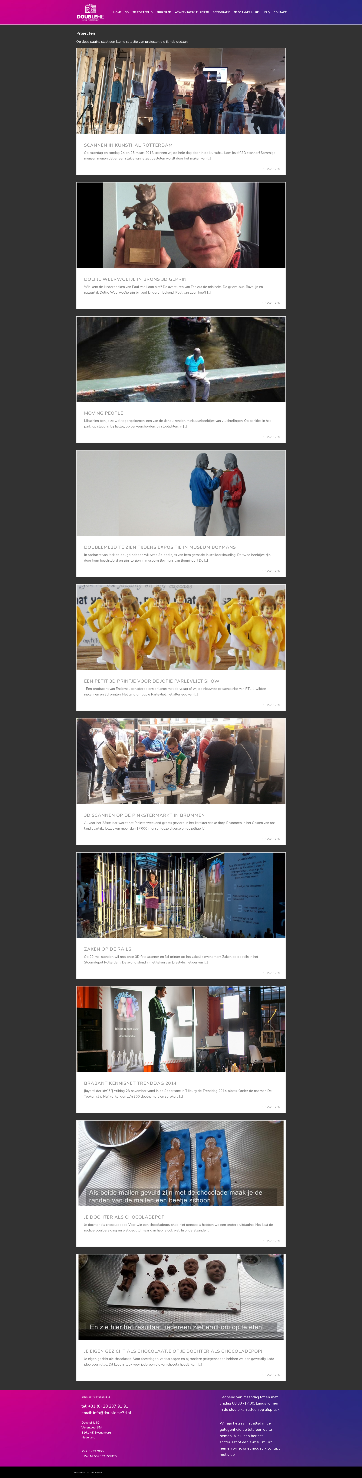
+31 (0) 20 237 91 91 (108, 1406)
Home (117, 12)
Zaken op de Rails (107, 949)
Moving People (103, 413)
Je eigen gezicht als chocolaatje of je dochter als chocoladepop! (173, 1351)
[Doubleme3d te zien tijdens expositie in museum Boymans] (181, 493)
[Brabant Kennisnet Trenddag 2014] (181, 1029)
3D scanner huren (247, 12)
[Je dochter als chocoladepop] (181, 1163)
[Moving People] (181, 359)
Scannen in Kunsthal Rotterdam (128, 145)
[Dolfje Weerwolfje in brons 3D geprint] (181, 225)
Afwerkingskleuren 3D (192, 12)
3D (127, 12)
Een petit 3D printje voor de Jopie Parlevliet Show (152, 681)
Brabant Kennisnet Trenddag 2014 (130, 1083)
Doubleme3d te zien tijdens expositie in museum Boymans (160, 547)
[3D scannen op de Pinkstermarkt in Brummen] (181, 761)
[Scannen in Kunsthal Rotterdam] (181, 91)
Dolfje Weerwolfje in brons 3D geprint (137, 279)
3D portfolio (143, 12)
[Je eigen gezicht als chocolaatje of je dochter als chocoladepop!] (181, 1297)
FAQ (267, 12)
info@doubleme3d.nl (112, 1413)
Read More (272, 169)
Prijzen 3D (163, 12)
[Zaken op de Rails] (181, 895)
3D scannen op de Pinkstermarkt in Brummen (144, 815)
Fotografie (221, 12)
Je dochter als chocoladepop (124, 1217)
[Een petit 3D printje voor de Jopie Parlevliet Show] (181, 627)
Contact (280, 12)
